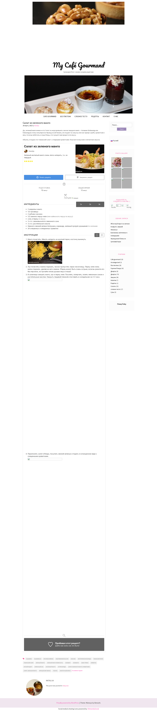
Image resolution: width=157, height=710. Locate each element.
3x (99, 204)
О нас (116, 116)
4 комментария (77, 670)
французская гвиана (44, 670)
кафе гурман (84, 663)
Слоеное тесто (80, 116)
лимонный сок (39, 667)
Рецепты (95, 116)
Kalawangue (37, 659)
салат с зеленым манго (30, 670)
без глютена (65, 116)
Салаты (113, 286)
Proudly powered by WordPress (67, 703)
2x (90, 204)
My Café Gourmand (78, 65)
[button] (25, 161)
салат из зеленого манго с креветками (79, 667)
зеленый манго (40, 663)
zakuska (73, 659)
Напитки (113, 280)
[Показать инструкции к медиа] (97, 235)
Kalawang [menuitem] (91, 130)
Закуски (66, 686)
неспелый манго (50, 667)
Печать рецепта (45, 177)
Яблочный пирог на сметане (120, 224)
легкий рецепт (28, 667)
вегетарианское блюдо (84, 659)
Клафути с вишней (117, 227)
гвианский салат (28, 663)
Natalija (36, 126)
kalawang (29, 659)
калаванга (76, 663)
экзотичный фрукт (65, 670)
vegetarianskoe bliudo (62, 659)
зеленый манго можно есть (55, 663)
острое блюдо (62, 667)
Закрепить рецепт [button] (86, 177)
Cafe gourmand (49, 116)
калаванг (68, 663)
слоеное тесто (115, 289)
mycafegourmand (48, 659)
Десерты (113, 271)
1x (81, 204)
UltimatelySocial (93, 709)
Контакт (106, 116)
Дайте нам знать (61, 646)
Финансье (114, 230)
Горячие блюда (116, 268)
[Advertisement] (78, 42)
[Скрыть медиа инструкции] (101, 235)
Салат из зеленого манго (36, 122)
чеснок (55, 670)
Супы (112, 292)
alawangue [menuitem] (27, 133)
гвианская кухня (98, 659)
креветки (93, 663)
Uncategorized (115, 262)
